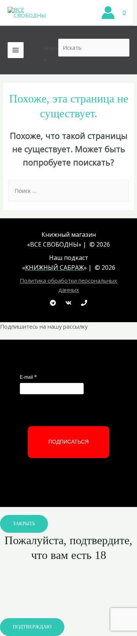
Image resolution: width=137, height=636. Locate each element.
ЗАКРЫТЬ (24, 523)
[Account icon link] (108, 12)
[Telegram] (53, 303)
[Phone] (84, 303)
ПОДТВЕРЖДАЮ (32, 627)
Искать (51, 48)
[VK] (68, 303)
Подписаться (68, 442)
